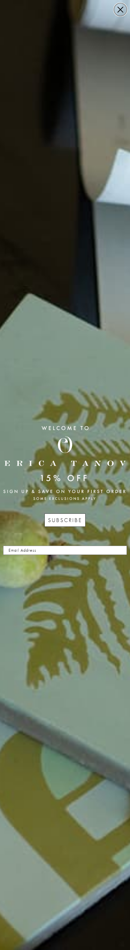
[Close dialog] (120, 9)
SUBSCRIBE (65, 520)
